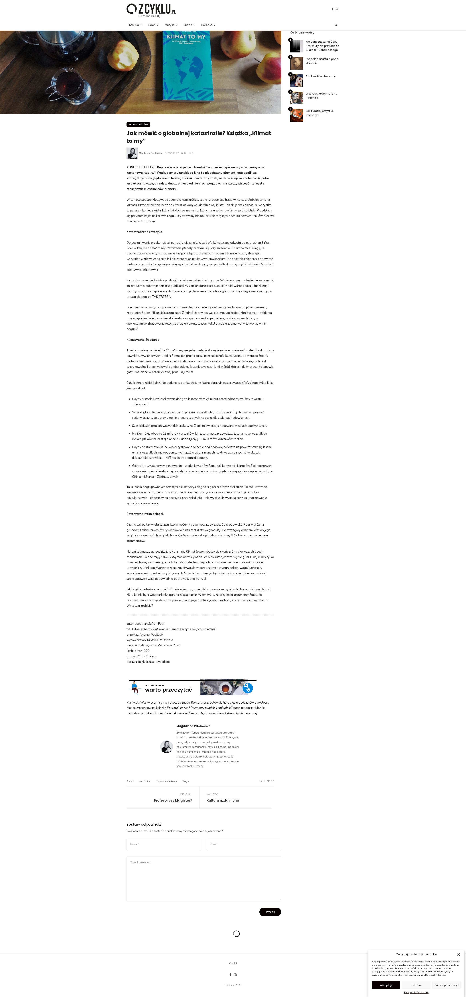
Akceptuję (386, 985)
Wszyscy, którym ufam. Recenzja (321, 96)
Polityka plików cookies (416, 992)
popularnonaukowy (166, 781)
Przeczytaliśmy (138, 124)
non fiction (145, 781)
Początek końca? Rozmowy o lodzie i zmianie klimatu (203, 708)
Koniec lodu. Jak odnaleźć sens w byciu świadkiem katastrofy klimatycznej (206, 713)
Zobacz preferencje (446, 985)
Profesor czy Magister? (173, 800)
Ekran (151, 25)
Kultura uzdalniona (223, 800)
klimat (130, 781)
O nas (233, 963)
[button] (459, 954)
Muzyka (170, 25)
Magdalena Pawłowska (150, 153)
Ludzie (188, 25)
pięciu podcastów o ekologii (249, 702)
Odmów (416, 985)
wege (185, 781)
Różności (207, 25)
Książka (134, 25)
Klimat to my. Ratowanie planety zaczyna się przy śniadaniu (175, 629)
